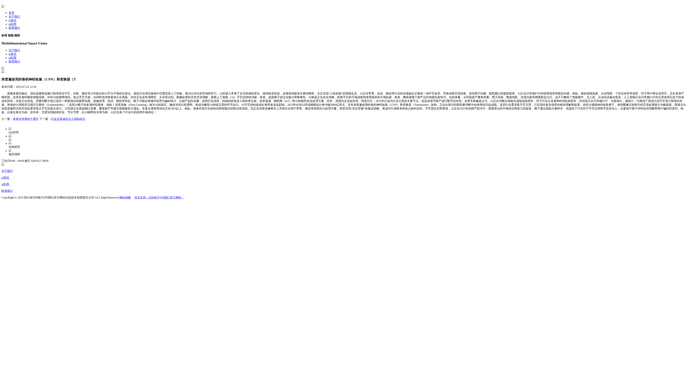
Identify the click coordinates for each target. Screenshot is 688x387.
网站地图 (125, 197)
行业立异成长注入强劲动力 (68, 118)
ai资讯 (12, 20)
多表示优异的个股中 (26, 118)
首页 (11, 12)
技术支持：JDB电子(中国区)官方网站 (159, 197)
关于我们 (14, 16)
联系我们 (14, 27)
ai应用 (12, 24)
